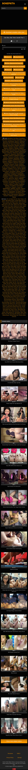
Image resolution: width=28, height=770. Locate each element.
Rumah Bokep (20, 185)
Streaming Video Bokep (21, 302)
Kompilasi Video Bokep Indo (9, 227)
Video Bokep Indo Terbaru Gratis (10, 309)
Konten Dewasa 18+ (12, 229)
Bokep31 (23, 144)
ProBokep (11, 184)
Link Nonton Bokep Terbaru (9, 233)
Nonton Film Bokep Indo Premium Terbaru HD (15, 260)
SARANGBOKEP (6, 188)
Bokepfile (17, 148)
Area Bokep (16, 138)
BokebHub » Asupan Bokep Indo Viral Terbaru (14, 66)
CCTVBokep (5, 165)
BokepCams (21, 146)
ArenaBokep (22, 138)
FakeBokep (4, 168)
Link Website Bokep (14, 234)
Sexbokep (18, 188)
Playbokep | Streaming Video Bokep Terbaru (14, 121)
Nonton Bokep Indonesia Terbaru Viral (10, 252)
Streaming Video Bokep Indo (9, 303)
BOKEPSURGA (16, 159)
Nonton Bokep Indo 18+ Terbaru (12, 237)
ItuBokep (6, 172)
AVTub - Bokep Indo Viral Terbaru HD (14, 63)
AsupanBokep (19, 139)
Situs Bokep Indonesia (21, 277)
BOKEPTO (10, 161)
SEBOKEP (13, 188)
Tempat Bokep (12, 191)
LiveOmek (16, 177)
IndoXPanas (22, 169)
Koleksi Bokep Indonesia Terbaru (14, 220)
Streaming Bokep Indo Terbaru (19, 295)
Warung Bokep (14, 194)
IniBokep (18, 171)
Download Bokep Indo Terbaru (19, 214)
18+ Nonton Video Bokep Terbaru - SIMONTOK (14, 60)
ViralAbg (4, 194)
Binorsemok (11, 142)
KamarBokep (12, 172)
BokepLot (22, 155)
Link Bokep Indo (11, 230)
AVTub (24, 139)
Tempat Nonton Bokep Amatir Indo (13, 306)
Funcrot (15, 168)
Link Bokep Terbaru (13, 231)
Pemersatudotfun (21, 181)
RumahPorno (8, 187)
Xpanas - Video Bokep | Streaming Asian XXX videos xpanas (14, 134)
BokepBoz (11, 146)
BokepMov (16, 156)
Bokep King (13, 144)
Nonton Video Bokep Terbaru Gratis (10, 275)
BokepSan (11, 158)
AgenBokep (10, 138)
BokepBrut (16, 146)
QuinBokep (21, 184)
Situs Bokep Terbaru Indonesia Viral (11, 280)
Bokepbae (17, 145)
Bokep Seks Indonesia (9, 213)
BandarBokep (11, 141)
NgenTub (6, 178)
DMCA (18, 753)
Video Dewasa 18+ (10, 312)
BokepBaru (22, 145)
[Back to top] (23, 766)
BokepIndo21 (7, 154)
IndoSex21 (17, 169)
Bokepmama (11, 156)
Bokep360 (5, 145)
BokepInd (5, 152)
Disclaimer (10, 753)
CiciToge (11, 165)
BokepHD (4, 149)
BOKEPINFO (5, 155)
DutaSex (18, 167)
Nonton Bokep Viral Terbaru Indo (14, 254)
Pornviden (5, 184)
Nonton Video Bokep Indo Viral (12, 269)
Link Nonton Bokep (22, 231)
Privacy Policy (10, 757)
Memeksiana (22, 177)
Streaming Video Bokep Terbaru (14, 305)
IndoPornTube (11, 169)
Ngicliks (16, 178)
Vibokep (23, 191)
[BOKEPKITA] (11, 3)
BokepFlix (21, 148)
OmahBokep (16, 179)
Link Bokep (20, 229)
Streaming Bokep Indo (7, 295)
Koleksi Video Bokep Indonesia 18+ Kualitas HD (15, 226)
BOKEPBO (5, 146)
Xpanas (15, 195)
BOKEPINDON (20, 154)
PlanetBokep (11, 182)
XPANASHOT (21, 195)
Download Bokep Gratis (7, 214)
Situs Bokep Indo (12, 277)
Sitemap (19, 757)
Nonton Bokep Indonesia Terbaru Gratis (16, 250)
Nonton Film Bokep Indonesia (9, 262)
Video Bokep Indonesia (14, 310)
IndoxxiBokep (12, 171)
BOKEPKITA (17, 155)
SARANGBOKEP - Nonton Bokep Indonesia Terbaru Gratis (14, 125)
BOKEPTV (11, 162)
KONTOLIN (22, 175)
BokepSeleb (16, 158)
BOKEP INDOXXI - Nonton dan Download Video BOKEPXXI (14, 73)
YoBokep (14, 197)
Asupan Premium (12, 139)
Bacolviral (5, 141)
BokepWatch (22, 162)
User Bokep (18, 191)
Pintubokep (5, 182)
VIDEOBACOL (12, 192)
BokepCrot (6, 148)
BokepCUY (11, 148)
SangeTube (19, 187)
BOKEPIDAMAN (5, 151)
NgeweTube (11, 178)
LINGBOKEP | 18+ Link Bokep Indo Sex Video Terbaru (14, 109)
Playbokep (17, 182)
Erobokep (23, 167)
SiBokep (5, 189)
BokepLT (5, 156)
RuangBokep (13, 185)
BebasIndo (22, 141)
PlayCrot (22, 182)
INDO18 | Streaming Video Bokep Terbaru (14, 102)
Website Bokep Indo (14, 315)
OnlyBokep (22, 179)
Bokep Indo (8, 56)
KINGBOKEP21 (20, 174)
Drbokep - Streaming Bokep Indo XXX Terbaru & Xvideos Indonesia (14, 98)
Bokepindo (9, 152)
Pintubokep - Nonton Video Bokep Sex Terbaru (14, 118)
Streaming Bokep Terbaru (18, 300)
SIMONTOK (10, 189)
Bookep (16, 164)
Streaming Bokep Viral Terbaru (8, 302)
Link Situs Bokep (19, 233)
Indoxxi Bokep (6, 171)
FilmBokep (10, 168)
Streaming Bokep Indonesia (10, 299)
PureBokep (16, 184)
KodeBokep (16, 175)
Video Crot (5, 192)
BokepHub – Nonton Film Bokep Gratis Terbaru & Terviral (14, 84)
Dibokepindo (22, 165)
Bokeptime (5, 161)
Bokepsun (10, 159)
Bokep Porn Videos (15, 211)
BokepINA (17, 151)
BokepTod (15, 161)
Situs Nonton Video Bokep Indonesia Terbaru (15, 285)
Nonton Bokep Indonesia (13, 246)
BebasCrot (17, 141)
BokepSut (23, 159)
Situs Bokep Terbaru (7, 279)
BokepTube (5, 162)
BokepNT (22, 156)
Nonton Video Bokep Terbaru (18, 273)
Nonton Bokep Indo (10, 236)
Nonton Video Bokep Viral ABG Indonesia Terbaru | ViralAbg (14, 114)
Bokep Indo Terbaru (18, 204)
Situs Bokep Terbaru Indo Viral (18, 279)
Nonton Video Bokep (12, 266)
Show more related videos (14, 741)
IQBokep (23, 171)
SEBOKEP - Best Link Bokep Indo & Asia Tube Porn (14, 130)
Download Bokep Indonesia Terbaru (10, 216)
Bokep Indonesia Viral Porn (12, 210)
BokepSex (22, 158)
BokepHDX (9, 149)
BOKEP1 (18, 144)
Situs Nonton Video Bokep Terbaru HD (10, 286)
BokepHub (15, 149)
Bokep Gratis (22, 203)
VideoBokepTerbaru (20, 192)
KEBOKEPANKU (6, 174)
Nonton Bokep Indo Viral (11, 244)
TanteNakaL (21, 189)
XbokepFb (6, 195)
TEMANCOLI (5, 191)
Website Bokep (22, 194)
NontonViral (10, 179)
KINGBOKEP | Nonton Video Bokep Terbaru (14, 105)
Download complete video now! (14, 32)
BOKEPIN (12, 151)
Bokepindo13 (15, 152)
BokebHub (17, 142)
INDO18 (23, 168)
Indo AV (19, 168)
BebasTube (5, 142)
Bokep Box (22, 142)
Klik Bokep (10, 175)
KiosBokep (5, 175)
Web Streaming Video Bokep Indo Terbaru (17, 313)
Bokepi (19, 149)
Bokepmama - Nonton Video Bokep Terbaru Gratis (14, 89)
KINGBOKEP (14, 174)
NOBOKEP (21, 178)
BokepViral (16, 162)
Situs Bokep (20, 276)
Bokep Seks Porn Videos (20, 213)
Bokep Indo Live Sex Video (7, 204)
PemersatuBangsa (13, 181)
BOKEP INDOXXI (6, 144)
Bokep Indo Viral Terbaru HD (14, 207)
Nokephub (5, 179)
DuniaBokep (13, 167)
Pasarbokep (5, 181)
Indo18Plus (4, 169)
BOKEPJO (11, 155)
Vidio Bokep (17, 312)
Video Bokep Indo (21, 308)
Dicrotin (3, 167)
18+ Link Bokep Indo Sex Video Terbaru (15, 199)
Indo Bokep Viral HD (12, 219)
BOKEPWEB (6, 164)
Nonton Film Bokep (15, 257)
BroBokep (21, 164)
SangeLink (14, 187)
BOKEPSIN (5, 159)
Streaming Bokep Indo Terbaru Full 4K (11, 296)
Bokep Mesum (20, 77)
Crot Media (16, 165)
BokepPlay (5, 158)
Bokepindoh (13, 154)
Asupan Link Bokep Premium (12, 201)
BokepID (23, 149)
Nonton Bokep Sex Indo (14, 253)
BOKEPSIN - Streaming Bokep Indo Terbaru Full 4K (14, 94)
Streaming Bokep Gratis (19, 293)
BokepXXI (12, 164)
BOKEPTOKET (21, 161)
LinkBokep (11, 177)
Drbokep (8, 167)
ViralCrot (9, 194)
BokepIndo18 (22, 152)
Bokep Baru (15, 203)
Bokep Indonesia (18, 69)
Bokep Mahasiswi (19, 56)
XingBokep (11, 195)
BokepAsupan (11, 145)
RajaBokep (7, 185)
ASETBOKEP (5, 139)
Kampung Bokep (19, 172)
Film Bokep (9, 217)
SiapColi (23, 188)
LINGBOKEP (5, 177)
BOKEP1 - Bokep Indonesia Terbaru (14, 80)
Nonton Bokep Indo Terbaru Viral (9, 242)
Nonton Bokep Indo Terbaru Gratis (17, 240)
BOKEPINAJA (22, 151)
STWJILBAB (16, 189)
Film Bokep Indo (15, 217)
